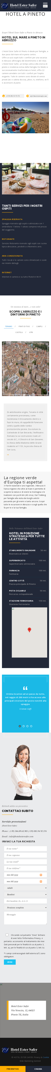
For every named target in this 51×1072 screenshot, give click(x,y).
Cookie (46, 1057)
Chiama (38, 1069)
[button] (29, 630)
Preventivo (13, 1069)
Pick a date (43, 875)
